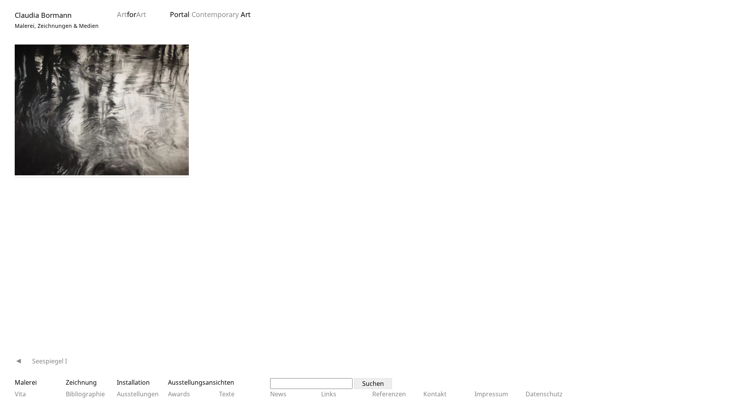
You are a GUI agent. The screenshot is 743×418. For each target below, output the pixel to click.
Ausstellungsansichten (201, 382)
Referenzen (389, 394)
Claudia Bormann (43, 15)
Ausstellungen (138, 394)
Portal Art (210, 14)
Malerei (26, 382)
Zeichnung (81, 382)
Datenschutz (544, 394)
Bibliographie (85, 394)
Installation (133, 382)
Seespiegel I (49, 361)
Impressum (491, 394)
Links (328, 394)
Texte (227, 394)
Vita (20, 394)
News (278, 394)
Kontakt (435, 394)
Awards (179, 394)
